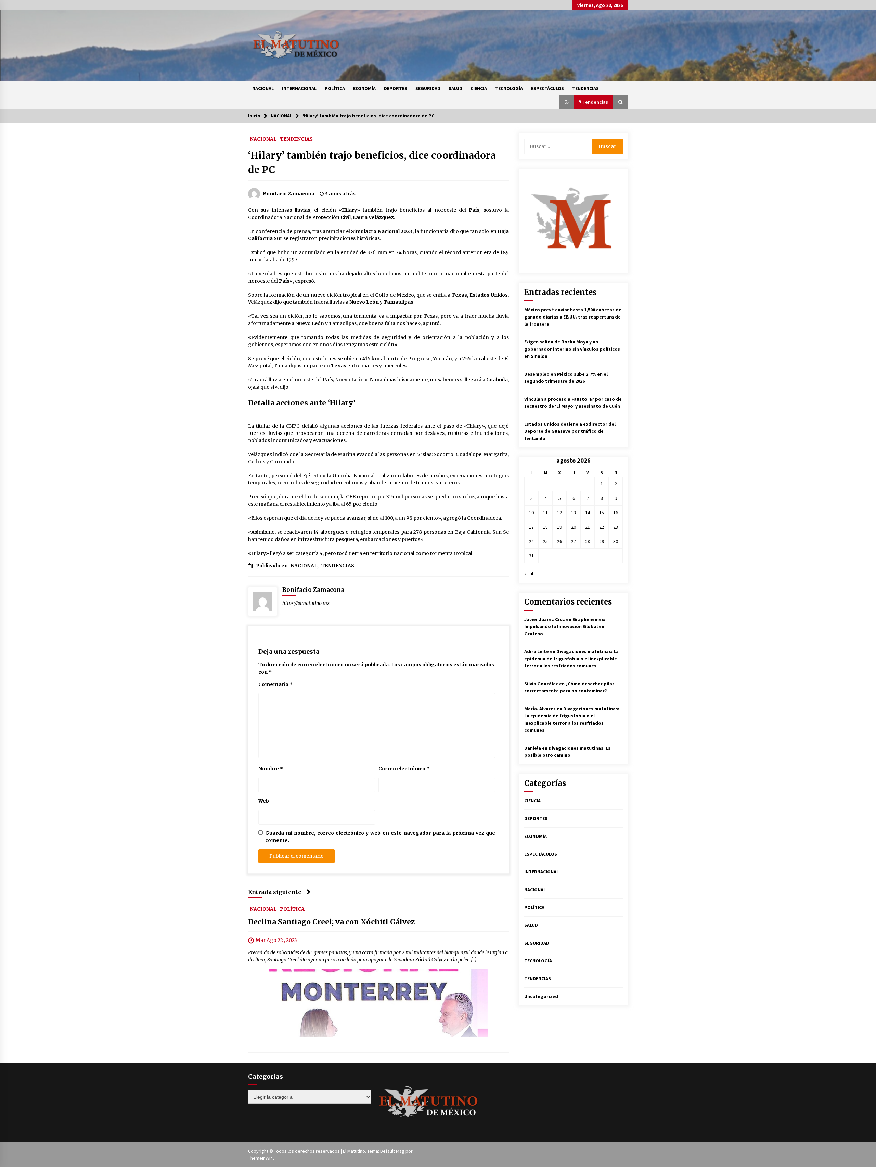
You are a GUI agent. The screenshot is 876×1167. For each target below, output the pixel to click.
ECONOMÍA (364, 88)
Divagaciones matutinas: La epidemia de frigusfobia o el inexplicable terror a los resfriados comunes (571, 658)
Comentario (275, 684)
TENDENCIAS (585, 88)
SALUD (455, 88)
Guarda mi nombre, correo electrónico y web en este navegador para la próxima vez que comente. (380, 836)
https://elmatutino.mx (306, 603)
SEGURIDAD (427, 88)
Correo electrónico (403, 769)
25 (545, 541)
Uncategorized (541, 996)
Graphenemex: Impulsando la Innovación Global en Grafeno (564, 626)
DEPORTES (395, 88)
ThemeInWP (260, 1158)
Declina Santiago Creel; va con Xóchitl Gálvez (331, 921)
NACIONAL (263, 88)
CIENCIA (479, 88)
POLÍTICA (335, 88)
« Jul (528, 574)
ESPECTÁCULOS (547, 88)
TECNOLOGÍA (509, 88)
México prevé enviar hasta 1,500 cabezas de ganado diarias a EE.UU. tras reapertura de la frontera (572, 317)
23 (615, 527)
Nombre (270, 769)
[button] (566, 102)
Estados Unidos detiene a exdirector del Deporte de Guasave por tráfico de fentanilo (570, 431)
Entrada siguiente (274, 892)
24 (531, 541)
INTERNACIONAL (299, 88)
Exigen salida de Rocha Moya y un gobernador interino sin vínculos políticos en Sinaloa (572, 349)
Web (263, 801)
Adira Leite (536, 651)
